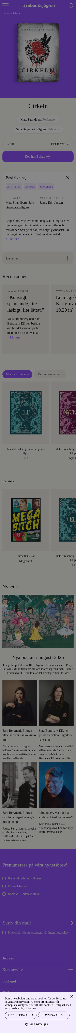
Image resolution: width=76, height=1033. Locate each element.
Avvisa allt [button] (54, 1015)
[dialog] (38, 516)
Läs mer (64, 1008)
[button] (38, 1024)
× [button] (71, 995)
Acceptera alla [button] (20, 1015)
